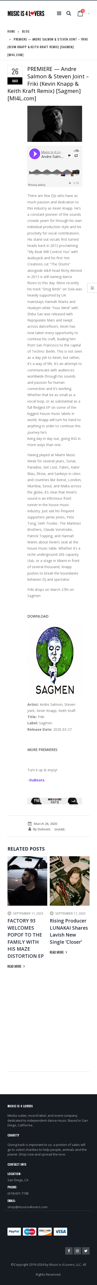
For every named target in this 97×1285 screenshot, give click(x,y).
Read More (14, 966)
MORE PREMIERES (42, 749)
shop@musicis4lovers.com (27, 1207)
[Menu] (59, 13)
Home (11, 31)
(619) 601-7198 (17, 1193)
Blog (26, 31)
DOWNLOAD (37, 616)
